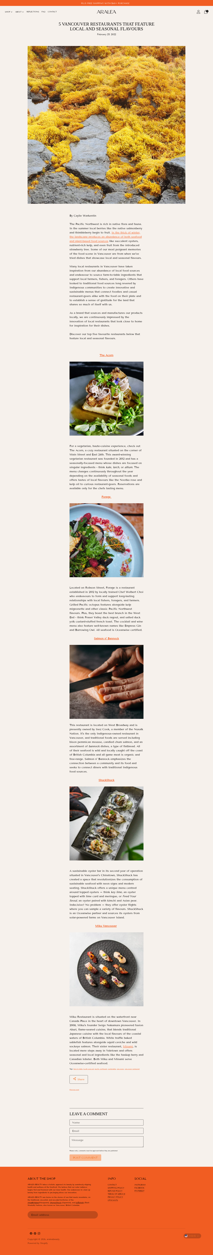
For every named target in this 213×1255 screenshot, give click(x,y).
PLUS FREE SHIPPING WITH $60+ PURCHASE (105, 3)
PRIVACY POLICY (115, 1197)
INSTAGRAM (139, 1185)
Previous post (74, 1090)
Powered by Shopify (38, 1243)
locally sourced (88, 1069)
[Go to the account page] (198, 11)
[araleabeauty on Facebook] (31, 1234)
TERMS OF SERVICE (116, 1194)
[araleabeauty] (106, 12)
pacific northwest (101, 1069)
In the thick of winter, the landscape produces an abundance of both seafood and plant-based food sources (106, 237)
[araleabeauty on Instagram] (38, 1234)
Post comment (85, 1157)
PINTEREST (139, 1191)
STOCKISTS (113, 1200)
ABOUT (18, 12)
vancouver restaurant (132, 1069)
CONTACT (52, 12)
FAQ (43, 12)
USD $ (192, 1236)
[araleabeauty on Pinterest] (35, 1234)
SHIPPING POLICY (116, 1188)
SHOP (7, 12)
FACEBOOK (139, 1188)
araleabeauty (53, 1239)
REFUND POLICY (115, 1191)
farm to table (77, 1069)
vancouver (120, 1069)
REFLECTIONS (33, 12)
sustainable (112, 1069)
